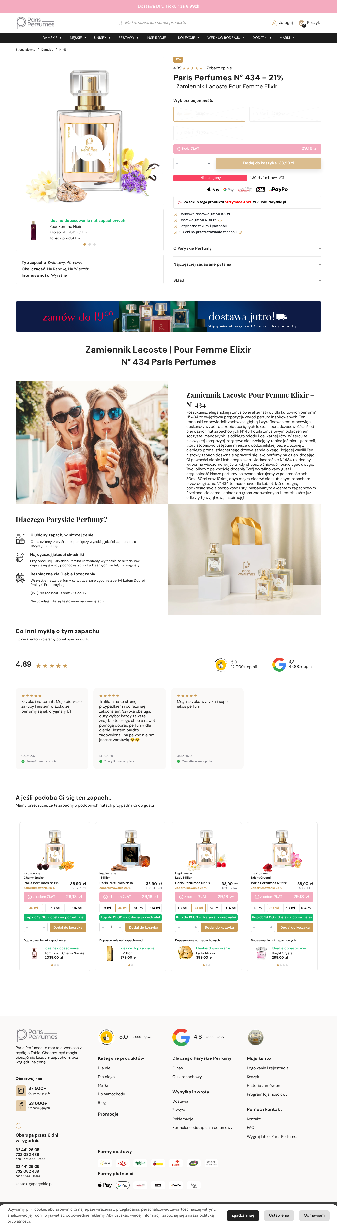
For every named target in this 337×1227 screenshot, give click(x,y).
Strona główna (25, 49)
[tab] (84, 244)
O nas (177, 1068)
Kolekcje (186, 38)
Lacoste (150, 350)
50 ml (55, 908)
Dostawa (180, 1102)
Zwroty (178, 1110)
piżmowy (74, 263)
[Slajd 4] (287, 965)
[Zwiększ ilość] (44, 927)
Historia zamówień (263, 1086)
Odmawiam (314, 1216)
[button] (247, 249)
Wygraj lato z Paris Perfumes (272, 1137)
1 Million (126, 953)
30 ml (33, 908)
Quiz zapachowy (187, 1077)
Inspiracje (156, 38)
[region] (90, 131)
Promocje (108, 1114)
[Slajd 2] (55, 965)
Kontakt (254, 1119)
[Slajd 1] (52, 965)
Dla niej (104, 1068)
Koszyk (253, 1077)
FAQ (250, 1128)
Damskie (50, 38)
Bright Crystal (282, 953)
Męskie (76, 38)
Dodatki (259, 38)
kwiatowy (56, 263)
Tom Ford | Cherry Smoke (64, 953)
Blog (102, 1103)
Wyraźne (59, 276)
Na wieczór (78, 269)
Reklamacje (182, 1119)
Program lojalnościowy (267, 1095)
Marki (285, 38)
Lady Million (205, 953)
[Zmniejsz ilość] (27, 927)
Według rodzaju (223, 38)
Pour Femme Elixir (212, 350)
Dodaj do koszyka (268, 163)
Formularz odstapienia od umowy (202, 1128)
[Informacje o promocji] (30, 897)
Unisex (100, 38)
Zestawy (127, 38)
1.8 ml (106, 908)
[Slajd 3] (58, 965)
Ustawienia (279, 1216)
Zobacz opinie (219, 68)
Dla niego (106, 1077)
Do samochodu (111, 1094)
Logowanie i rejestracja (268, 1068)
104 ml (76, 908)
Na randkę (56, 269)
